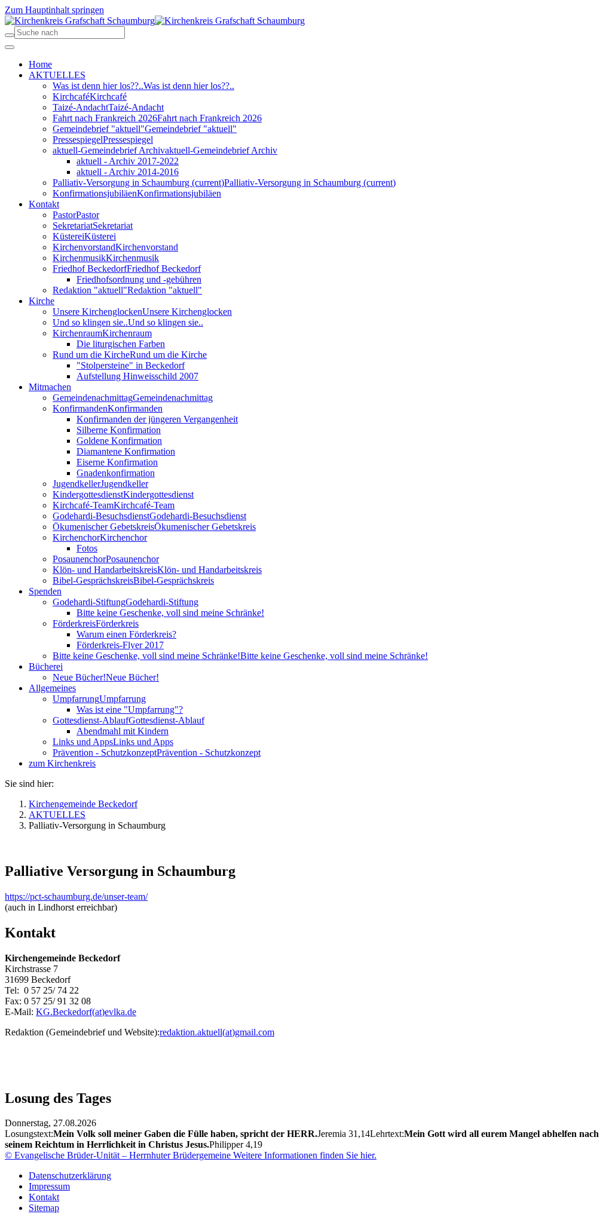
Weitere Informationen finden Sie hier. (304, 1155)
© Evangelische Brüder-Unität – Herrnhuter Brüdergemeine (118, 1155)
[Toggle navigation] (9, 47)
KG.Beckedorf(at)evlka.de (86, 1012)
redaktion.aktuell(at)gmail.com (217, 1032)
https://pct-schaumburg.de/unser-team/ (76, 896)
